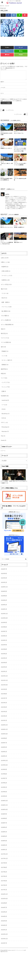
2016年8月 (4, 903)
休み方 (4, 297)
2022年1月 (4, 671)
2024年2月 (4, 604)
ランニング (5, 387)
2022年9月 (4, 644)
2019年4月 (4, 791)
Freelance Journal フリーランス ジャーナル (15, 950)
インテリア (5, 382)
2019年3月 (4, 796)
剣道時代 (5, 266)
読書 (4, 391)
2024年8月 (4, 595)
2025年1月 (4, 582)
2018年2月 (4, 845)
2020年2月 (4, 751)
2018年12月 (4, 800)
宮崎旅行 (5, 364)
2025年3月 (4, 578)
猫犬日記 (4, 333)
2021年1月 (4, 720)
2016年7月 (4, 907)
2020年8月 (4, 738)
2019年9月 (4, 769)
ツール (4, 404)
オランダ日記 (6, 284)
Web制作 (4, 395)
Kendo (3, 440)
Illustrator (5, 431)
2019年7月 (4, 778)
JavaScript (5, 400)
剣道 (3, 373)
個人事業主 (6, 311)
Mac (3, 436)
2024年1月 (4, 609)
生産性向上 (5, 280)
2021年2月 (4, 716)
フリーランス (6, 306)
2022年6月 (4, 653)
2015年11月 (4, 938)
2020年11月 (4, 729)
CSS (3, 409)
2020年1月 (4, 756)
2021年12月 (4, 676)
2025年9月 (4, 573)
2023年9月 (4, 622)
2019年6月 (4, 782)
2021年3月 (4, 711)
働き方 (4, 289)
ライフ (4, 378)
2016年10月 (4, 898)
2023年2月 (4, 636)
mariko (7, 194)
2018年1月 (4, 849)
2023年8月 (4, 627)
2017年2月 (4, 885)
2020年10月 (4, 733)
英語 (3, 329)
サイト (2, 93)
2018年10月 (4, 809)
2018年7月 (4, 823)
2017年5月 (4, 876)
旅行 (3, 346)
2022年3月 (4, 667)
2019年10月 (4, 765)
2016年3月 (4, 921)
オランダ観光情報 (7, 324)
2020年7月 (4, 742)
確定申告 (4, 369)
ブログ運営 (5, 315)
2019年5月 (4, 787)
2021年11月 (4, 680)
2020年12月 (4, 725)
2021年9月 (4, 689)
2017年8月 (4, 867)
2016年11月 (4, 894)
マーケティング (7, 275)
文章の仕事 (6, 271)
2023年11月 (4, 613)
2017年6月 (4, 872)
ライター (5, 293)
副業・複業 (5, 302)
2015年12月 (4, 934)
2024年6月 (4, 600)
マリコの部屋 (6, 342)
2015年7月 (4, 943)
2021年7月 (4, 698)
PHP (4, 418)
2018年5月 (4, 831)
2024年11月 (4, 587)
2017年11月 (4, 858)
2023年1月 (4, 640)
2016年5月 (4, 916)
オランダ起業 (6, 320)
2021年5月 (4, 702)
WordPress (5, 413)
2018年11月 (4, 805)
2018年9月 (4, 814)
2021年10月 (4, 685)
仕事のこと (5, 262)
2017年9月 (4, 863)
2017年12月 (4, 854)
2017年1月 (4, 889)
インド (4, 355)
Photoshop (5, 427)
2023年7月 (4, 631)
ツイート (3, 450)
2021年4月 (4, 707)
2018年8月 (4, 818)
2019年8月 (4, 774)
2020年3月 (4, 747)
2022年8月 (4, 649)
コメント (3, 69)
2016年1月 (4, 929)
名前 (2, 81)
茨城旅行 (5, 351)
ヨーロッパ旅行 (7, 360)
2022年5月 (4, 658)
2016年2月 (4, 925)
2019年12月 (4, 760)
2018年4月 (4, 836)
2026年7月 (4, 569)
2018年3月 (4, 840)
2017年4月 (4, 880)
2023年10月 (4, 618)
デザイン (4, 422)
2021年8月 (4, 693)
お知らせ (4, 257)
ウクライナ (5, 338)
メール (3, 87)
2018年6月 (4, 827)
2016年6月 (4, 912)
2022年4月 (4, 662)
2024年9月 (4, 591)
